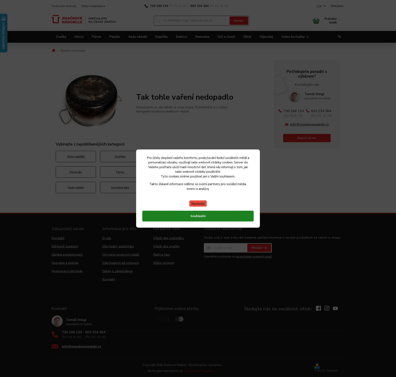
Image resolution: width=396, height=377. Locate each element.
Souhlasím (198, 216)
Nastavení (198, 203)
